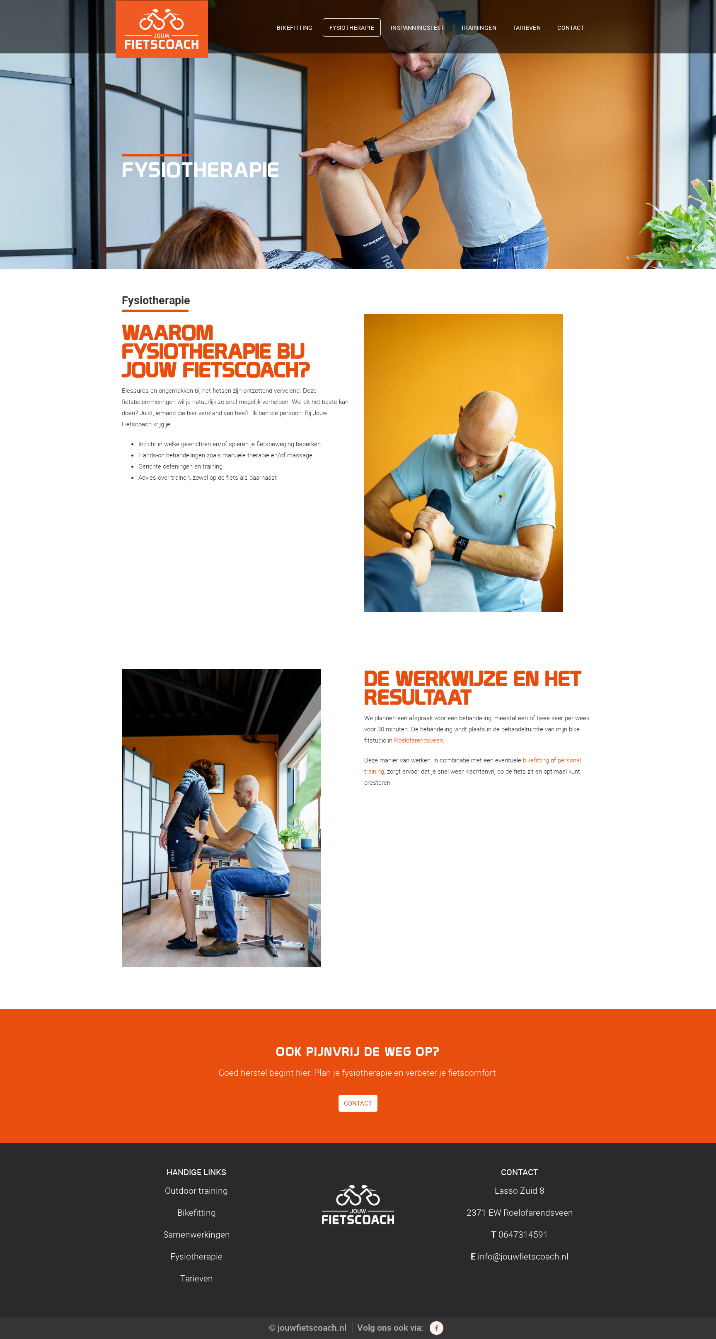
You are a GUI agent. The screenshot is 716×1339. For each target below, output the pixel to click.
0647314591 (523, 1234)
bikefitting (536, 760)
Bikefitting (294, 27)
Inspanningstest (417, 27)
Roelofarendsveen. (419, 740)
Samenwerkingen (196, 1234)
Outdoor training (196, 1190)
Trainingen (478, 27)
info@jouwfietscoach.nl (523, 1256)
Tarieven (527, 27)
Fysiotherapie (351, 27)
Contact (570, 27)
